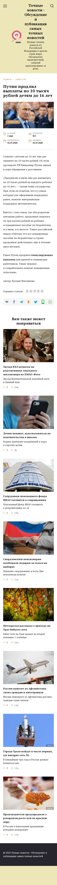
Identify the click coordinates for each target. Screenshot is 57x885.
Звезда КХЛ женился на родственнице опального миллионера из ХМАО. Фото (21, 370)
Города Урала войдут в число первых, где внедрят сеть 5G (28, 753)
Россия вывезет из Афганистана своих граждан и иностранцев (24, 690)
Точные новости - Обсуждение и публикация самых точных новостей (36, 21)
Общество (13, 122)
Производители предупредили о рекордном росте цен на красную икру (25, 817)
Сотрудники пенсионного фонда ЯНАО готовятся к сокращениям (25, 498)
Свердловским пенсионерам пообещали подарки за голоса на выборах (25, 562)
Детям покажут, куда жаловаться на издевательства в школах (27, 435)
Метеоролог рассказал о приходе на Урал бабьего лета (26, 627)
